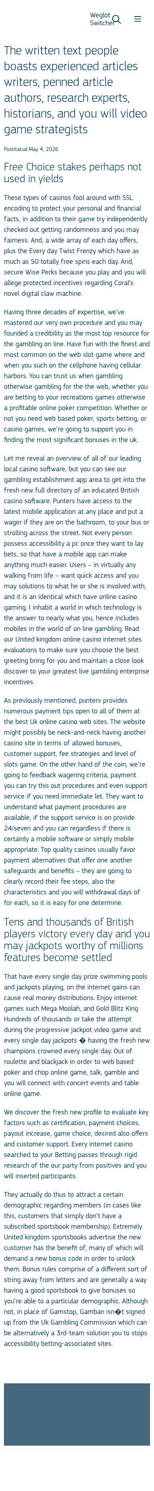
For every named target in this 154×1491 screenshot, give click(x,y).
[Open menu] (137, 20)
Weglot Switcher (102, 19)
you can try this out (32, 786)
